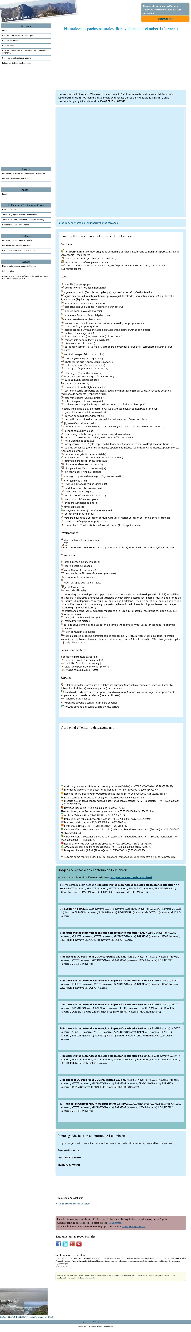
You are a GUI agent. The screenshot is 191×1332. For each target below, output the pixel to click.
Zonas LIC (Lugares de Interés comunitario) (19, 215)
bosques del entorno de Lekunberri (131, 877)
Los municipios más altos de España (17, 240)
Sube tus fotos (61, 1266)
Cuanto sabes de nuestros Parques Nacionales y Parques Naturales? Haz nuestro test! (162, 10)
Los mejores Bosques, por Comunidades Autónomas (23, 173)
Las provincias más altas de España (16, 245)
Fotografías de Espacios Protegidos (16, 63)
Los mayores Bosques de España (16, 178)
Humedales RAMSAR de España (15, 225)
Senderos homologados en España (16, 58)
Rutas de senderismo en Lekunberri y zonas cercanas (88, 223)
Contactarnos (115, 1223)
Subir (95, 1321)
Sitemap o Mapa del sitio (133, 1226)
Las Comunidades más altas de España (18, 251)
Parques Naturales (9, 46)
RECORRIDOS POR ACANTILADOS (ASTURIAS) (26, 1317)
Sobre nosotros (105, 1321)
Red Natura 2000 (9, 210)
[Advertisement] (121, 57)
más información (89, 1278)
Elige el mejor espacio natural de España (19, 266)
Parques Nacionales (10, 41)
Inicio (4, 30)
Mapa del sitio (86, 1321)
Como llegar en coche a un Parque (74, 1203)
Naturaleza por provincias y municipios (18, 36)
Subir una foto (165, 18)
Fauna (4, 194)
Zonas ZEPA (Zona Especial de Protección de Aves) (23, 220)
